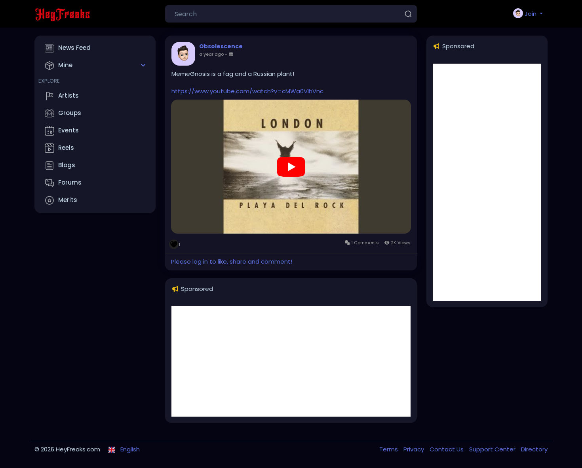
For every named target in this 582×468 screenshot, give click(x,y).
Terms (389, 449)
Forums (70, 182)
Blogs (66, 165)
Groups (69, 113)
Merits (67, 200)
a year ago (211, 54)
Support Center (493, 449)
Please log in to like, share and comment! (231, 261)
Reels (66, 147)
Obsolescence (221, 46)
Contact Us (447, 449)
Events (68, 130)
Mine (65, 65)
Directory (534, 449)
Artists (68, 95)
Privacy (414, 449)
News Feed (74, 47)
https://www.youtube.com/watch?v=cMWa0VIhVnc (247, 91)
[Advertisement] (291, 361)
